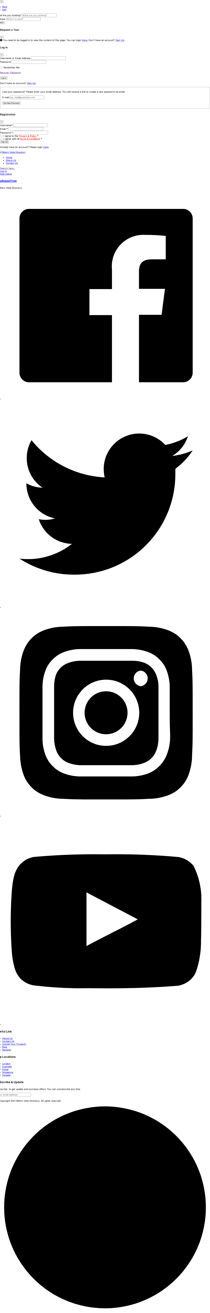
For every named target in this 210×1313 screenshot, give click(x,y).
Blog (4, 1047)
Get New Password (11, 103)
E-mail (5, 97)
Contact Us (12, 163)
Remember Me (12, 67)
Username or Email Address (15, 58)
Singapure (7, 1072)
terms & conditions (30, 138)
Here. (85, 40)
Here (46, 147)
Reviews (6, 1049)
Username (6, 125)
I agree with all (23, 138)
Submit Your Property (14, 1044)
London (6, 1063)
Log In (3, 78)
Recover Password (10, 72)
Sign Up (120, 40)
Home (9, 157)
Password (5, 61)
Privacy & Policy (27, 136)
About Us (11, 160)
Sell (4, 9)
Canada (6, 1075)
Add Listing (6, 174)
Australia (7, 1066)
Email (4, 129)
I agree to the (21, 136)
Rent (4, 6)
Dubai (5, 1069)
